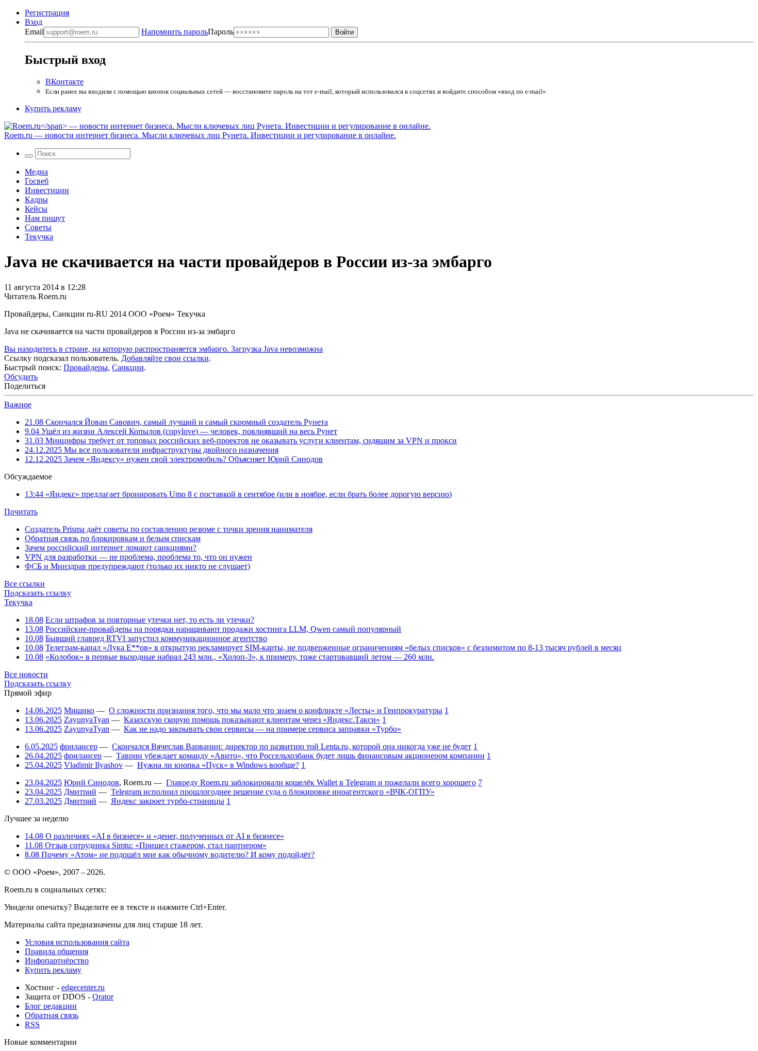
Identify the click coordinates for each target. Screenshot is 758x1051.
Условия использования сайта (77, 942)
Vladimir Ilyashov (93, 765)
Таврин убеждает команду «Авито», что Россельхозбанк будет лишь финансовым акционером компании (300, 755)
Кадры (36, 199)
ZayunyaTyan (86, 719)
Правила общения (56, 951)
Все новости (26, 674)
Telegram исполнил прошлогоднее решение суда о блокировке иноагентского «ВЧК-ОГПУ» (273, 791)
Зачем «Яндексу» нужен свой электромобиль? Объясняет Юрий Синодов (174, 459)
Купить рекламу (53, 108)
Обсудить (21, 376)
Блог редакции (51, 1006)
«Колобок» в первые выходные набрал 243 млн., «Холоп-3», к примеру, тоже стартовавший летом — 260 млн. (239, 656)
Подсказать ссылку (37, 593)
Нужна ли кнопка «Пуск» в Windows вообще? (218, 765)
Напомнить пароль (174, 31)
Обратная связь (51, 1015)
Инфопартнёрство (57, 960)
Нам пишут (45, 218)
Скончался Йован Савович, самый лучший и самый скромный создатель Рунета (176, 422)
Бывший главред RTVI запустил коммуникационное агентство (156, 638)
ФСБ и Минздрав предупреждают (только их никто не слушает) (137, 566)
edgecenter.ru (83, 987)
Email (34, 31)
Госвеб (36, 181)
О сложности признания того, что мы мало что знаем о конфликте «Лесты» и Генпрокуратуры (275, 710)
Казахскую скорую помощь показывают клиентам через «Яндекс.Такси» (252, 719)
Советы (38, 227)
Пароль (187, 31)
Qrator (102, 996)
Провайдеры (85, 367)
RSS (32, 1024)
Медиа (36, 171)
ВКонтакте (64, 81)
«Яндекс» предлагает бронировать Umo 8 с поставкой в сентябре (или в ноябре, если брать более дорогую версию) (238, 494)
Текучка (39, 236)
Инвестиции (47, 190)
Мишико (79, 710)
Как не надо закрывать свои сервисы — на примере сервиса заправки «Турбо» (262, 729)
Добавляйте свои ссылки (165, 358)
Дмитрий (80, 791)
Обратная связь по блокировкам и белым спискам (113, 538)
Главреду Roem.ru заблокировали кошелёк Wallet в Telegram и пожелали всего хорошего (321, 782)
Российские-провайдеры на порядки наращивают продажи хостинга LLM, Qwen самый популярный (223, 629)
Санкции (128, 367)
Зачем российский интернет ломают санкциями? (110, 547)
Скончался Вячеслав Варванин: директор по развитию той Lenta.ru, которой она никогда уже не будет (291, 746)
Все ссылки (24, 583)
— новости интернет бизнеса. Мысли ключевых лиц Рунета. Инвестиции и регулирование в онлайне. (200, 135)
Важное (17, 404)
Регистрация (47, 12)
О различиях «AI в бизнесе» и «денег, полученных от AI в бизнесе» (154, 836)
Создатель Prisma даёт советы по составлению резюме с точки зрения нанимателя (168, 529)
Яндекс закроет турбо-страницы (167, 801)
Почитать (21, 511)
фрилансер (78, 746)
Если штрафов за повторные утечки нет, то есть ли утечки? (149, 619)
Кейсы (36, 208)
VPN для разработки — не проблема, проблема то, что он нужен (138, 557)
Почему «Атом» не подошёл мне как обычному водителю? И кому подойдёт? (170, 854)
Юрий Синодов (91, 782)
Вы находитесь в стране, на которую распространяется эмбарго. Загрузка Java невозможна (163, 348)
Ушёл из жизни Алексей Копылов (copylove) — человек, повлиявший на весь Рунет (181, 431)
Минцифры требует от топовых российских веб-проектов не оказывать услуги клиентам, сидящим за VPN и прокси (241, 440)
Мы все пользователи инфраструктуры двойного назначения (151, 449)
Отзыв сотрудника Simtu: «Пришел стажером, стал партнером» (146, 845)
